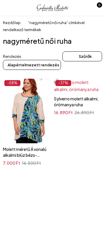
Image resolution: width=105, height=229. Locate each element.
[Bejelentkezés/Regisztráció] (83, 8)
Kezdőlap (12, 22)
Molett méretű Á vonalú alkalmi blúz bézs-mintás (24, 155)
